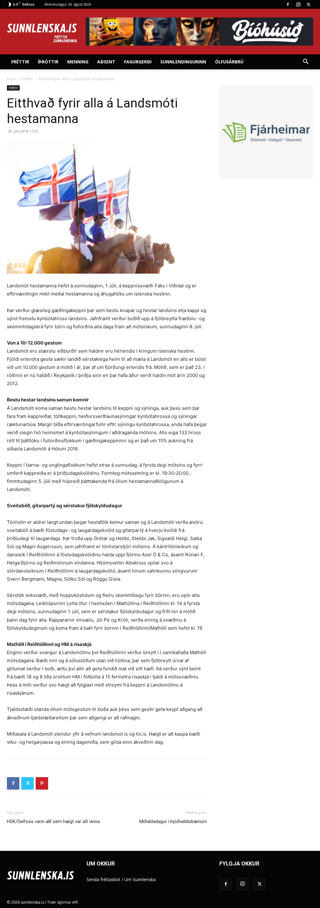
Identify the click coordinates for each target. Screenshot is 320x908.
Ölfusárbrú (229, 62)
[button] (305, 62)
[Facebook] (287, 4)
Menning (77, 62)
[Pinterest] (42, 783)
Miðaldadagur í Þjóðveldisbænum (173, 821)
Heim (11, 79)
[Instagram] (298, 4)
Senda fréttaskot (103, 879)
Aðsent (106, 62)
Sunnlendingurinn (183, 62)
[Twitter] (308, 4)
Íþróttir (48, 62)
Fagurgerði (138, 62)
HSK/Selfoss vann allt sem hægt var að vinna (53, 821)
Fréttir (20, 62)
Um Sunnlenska (140, 879)
